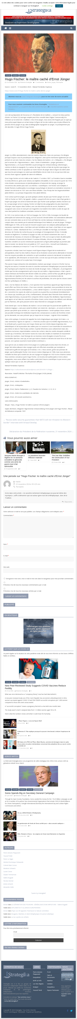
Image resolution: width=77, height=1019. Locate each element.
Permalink (20, 487)
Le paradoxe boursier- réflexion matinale (37, 457)
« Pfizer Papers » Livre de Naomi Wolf (29, 721)
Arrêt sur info (37, 981)
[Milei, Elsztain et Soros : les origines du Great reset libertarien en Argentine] (9, 833)
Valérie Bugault (8, 878)
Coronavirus (31, 682)
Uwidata (49, 984)
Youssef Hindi (7, 856)
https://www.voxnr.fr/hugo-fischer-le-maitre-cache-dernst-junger (27, 91)
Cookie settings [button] (47, 6)
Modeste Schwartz (9, 868)
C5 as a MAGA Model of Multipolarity (29, 813)
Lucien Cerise (7, 871)
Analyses (15, 75)
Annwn (5, 905)
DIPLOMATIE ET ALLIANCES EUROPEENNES (25, 908)
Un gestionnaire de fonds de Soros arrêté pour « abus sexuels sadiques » (40, 823)
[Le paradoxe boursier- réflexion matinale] (38, 443)
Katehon (50, 981)
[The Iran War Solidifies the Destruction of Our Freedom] (62, 443)
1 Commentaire (39, 82)
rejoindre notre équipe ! (66, 995)
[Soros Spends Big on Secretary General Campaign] (38, 767)
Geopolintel (36, 977)
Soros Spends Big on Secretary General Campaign (29, 793)
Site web (6, 567)
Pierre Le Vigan (8, 859)
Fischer (49, 82)
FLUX (49, 972)
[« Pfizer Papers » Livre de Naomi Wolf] (9, 720)
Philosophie (59, 82)
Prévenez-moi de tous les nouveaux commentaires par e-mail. (24, 585)
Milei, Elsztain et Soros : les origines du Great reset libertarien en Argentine (41, 834)
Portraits (22, 75)
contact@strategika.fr (11, 1001)
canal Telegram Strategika (31, 96)
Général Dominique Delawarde (13, 862)
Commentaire (8, 515)
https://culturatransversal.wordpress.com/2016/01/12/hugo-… (32, 369)
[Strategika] (5, 28)
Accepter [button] (59, 6)
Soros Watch (38, 789)
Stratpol (35, 987)
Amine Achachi (8, 884)
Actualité (15, 682)
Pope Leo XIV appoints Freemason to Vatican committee (30, 911)
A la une (8, 75)
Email (15, 932)
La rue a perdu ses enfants (20, 917)
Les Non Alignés (38, 984)
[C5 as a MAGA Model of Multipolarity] (9, 812)
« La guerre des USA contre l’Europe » (33, 107)
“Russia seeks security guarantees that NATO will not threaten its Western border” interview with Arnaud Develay (36, 421)
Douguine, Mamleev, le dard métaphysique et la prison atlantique (32, 914)
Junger (53, 82)
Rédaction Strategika (26, 82)
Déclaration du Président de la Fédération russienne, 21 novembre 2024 (41, 431)
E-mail (6, 556)
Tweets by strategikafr (38, 893)
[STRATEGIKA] (16, 971)
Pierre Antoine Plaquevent (11, 853)
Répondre (68, 502)
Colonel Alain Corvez (10, 865)
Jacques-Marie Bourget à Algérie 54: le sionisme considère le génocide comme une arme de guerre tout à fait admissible (14, 461)
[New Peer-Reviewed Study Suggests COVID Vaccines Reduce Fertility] (38, 659)
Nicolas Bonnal (8, 881)
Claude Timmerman (9, 875)
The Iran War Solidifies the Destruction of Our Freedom (61, 458)
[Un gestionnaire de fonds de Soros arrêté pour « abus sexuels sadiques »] (9, 823)
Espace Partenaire (53, 990)
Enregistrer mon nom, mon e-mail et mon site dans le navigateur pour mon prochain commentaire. (40, 579)
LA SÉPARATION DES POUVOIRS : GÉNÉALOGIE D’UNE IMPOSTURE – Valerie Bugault (39, 905)
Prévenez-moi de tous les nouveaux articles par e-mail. (22, 591)
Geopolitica (50, 987)
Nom (5, 544)
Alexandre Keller (8, 887)
